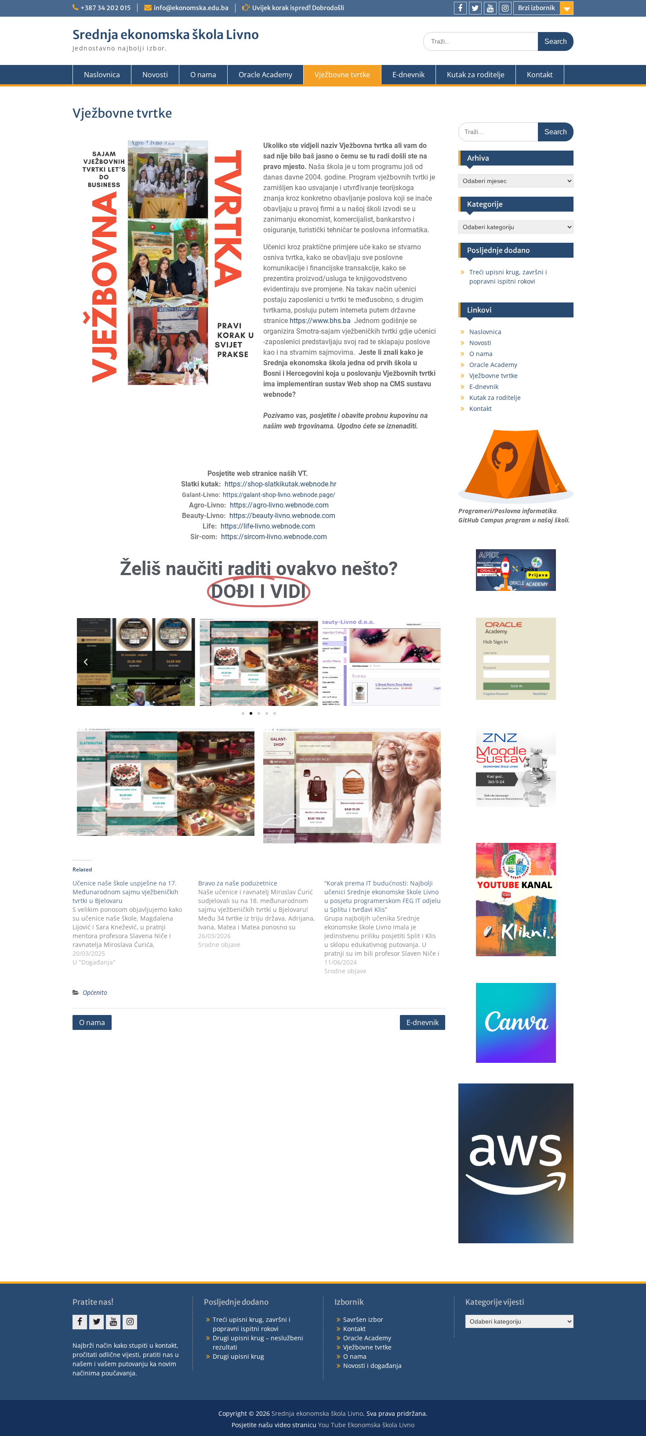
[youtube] (490, 8)
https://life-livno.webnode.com (268, 526)
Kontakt (540, 74)
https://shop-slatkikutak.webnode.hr (280, 484)
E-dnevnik (408, 74)
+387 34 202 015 (105, 8)
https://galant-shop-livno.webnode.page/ (279, 494)
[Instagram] (505, 8)
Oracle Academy (265, 74)
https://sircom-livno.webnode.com (274, 537)
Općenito (95, 992)
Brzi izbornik (536, 8)
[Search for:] (498, 41)
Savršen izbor (363, 1319)
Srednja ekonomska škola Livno (166, 35)
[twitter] (475, 8)
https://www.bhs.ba (320, 321)
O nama (203, 74)
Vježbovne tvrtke (342, 74)
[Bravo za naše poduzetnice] (261, 914)
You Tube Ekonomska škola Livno (366, 1425)
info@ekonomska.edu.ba (191, 8)
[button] (85, 662)
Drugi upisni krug (238, 1356)
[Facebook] (460, 8)
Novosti (155, 74)
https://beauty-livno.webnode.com (282, 515)
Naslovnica (102, 74)
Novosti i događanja (372, 1365)
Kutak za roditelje (475, 74)
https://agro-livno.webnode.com (279, 505)
